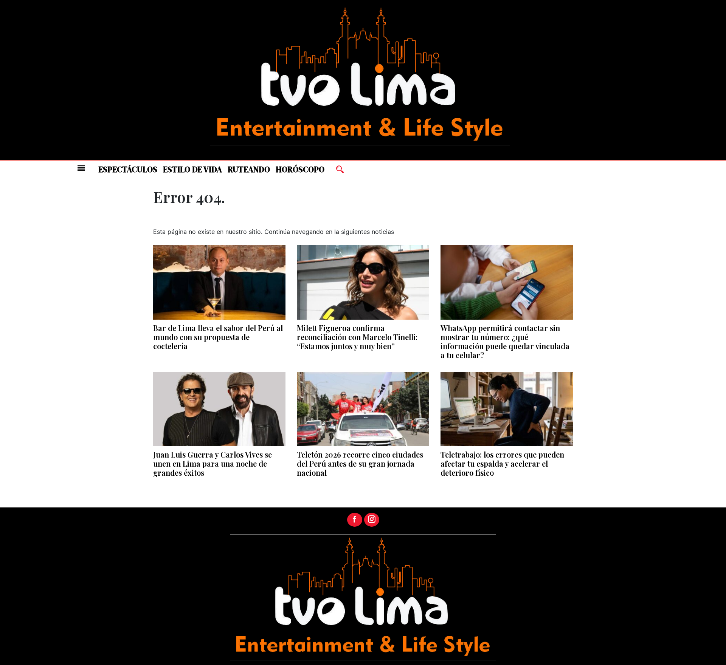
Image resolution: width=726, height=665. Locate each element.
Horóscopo (300, 169)
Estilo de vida (192, 169)
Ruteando (249, 169)
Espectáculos (127, 169)
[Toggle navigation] (81, 168)
